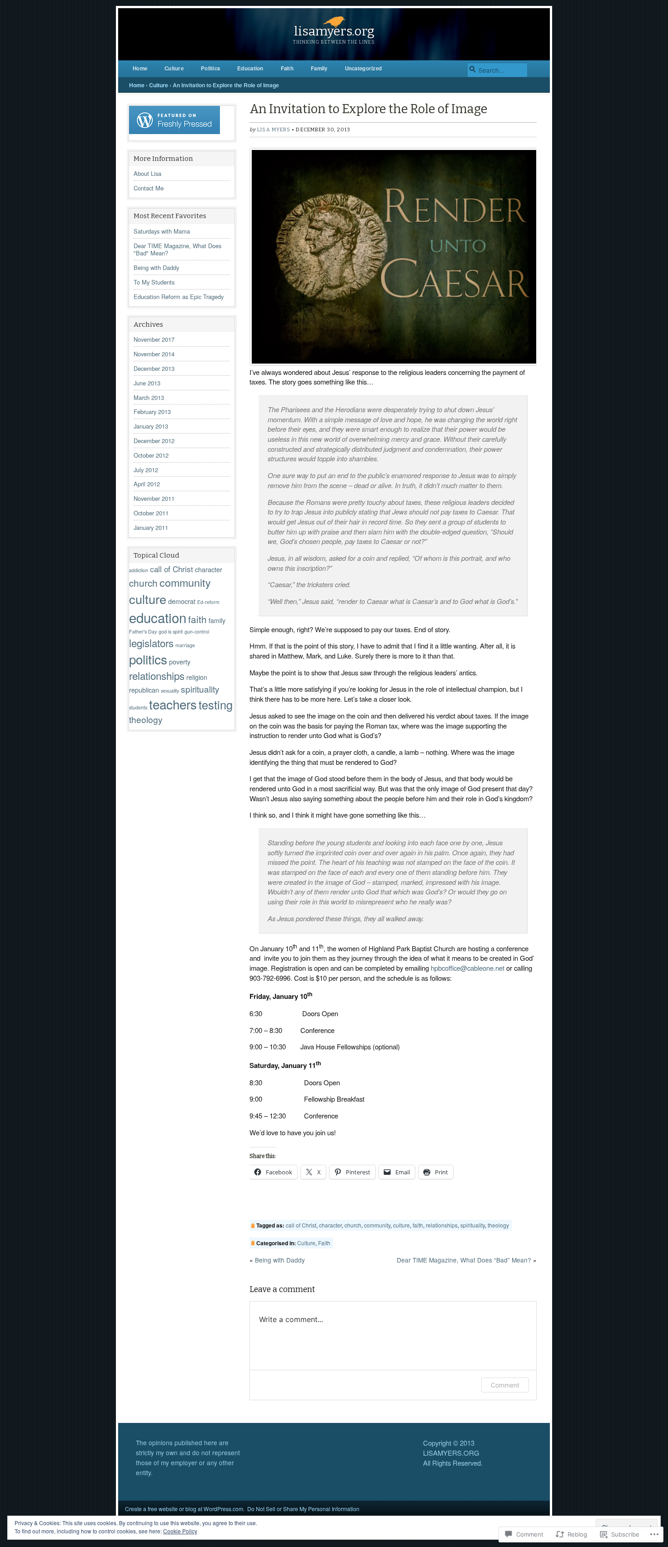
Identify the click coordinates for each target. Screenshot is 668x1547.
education (157, 617)
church (143, 582)
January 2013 (151, 426)
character (208, 569)
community (185, 582)
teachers (173, 704)
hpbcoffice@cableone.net (467, 968)
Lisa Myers (273, 130)
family (217, 620)
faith (197, 619)
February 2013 (152, 411)
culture (147, 599)
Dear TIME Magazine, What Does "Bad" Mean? (177, 249)
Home (140, 68)
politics (148, 659)
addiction (138, 570)
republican (144, 689)
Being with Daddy (156, 267)
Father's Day (143, 631)
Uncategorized (363, 68)
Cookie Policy (180, 1531)
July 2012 (146, 469)
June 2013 (147, 383)
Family (319, 68)
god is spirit (171, 631)
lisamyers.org (334, 31)
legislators (151, 642)
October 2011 (151, 513)
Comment (505, 1385)
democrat (181, 601)
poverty (179, 661)
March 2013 (149, 397)
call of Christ (171, 568)
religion (196, 677)
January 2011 (151, 527)
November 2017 (154, 339)
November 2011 (154, 498)
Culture (174, 68)
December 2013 (154, 368)
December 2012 (154, 440)
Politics (210, 68)
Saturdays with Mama (162, 231)
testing (216, 704)
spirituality (200, 689)
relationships (156, 675)
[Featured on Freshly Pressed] (174, 131)
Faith (287, 68)
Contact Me (149, 188)
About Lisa (147, 173)
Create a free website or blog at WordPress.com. (184, 1508)
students (138, 707)
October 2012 (151, 455)
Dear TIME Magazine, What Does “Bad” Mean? (464, 1259)
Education (250, 68)
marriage (185, 645)
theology (146, 719)
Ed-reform (208, 602)
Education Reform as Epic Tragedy (179, 296)
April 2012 (147, 483)
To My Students (154, 282)
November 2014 (154, 353)
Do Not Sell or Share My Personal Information (303, 1508)
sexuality (170, 690)
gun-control (196, 631)
